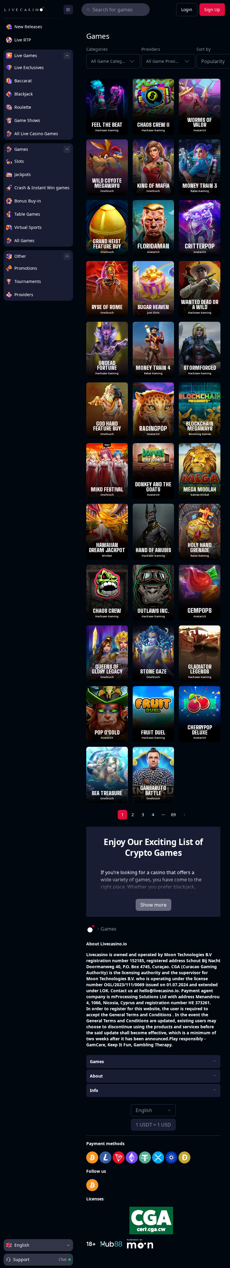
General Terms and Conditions (140, 1014)
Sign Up (212, 9)
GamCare (95, 1045)
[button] (208, 61)
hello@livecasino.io (159, 990)
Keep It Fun (119, 1045)
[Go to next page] (184, 814)
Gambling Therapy (152, 1045)
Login (186, 9)
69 (173, 814)
